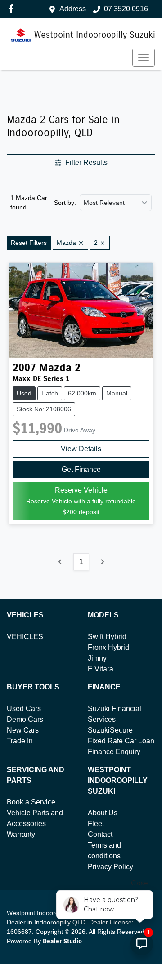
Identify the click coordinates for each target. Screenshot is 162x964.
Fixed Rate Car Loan (121, 741)
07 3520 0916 (126, 9)
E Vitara (100, 669)
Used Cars (24, 708)
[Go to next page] (102, 561)
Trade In (20, 741)
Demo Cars (25, 719)
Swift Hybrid (107, 636)
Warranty (21, 834)
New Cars (23, 730)
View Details (81, 449)
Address (72, 9)
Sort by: (65, 203)
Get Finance (81, 469)
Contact (100, 834)
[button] (143, 58)
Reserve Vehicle (81, 500)
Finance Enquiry (114, 751)
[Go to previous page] (60, 561)
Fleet (96, 823)
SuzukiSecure (110, 730)
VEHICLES (25, 636)
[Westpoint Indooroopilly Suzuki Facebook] (13, 8)
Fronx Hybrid (108, 647)
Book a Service (31, 802)
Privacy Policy (110, 867)
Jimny (97, 658)
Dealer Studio (62, 941)
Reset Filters (29, 242)
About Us (102, 813)
